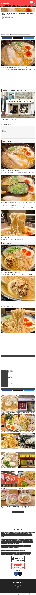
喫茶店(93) (10, 543)
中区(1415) (21, 533)
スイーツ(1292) (17, 543)
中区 (6, 16)
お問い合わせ (18, 588)
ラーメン (9, 16)
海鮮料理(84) (12, 539)
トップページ (6, 594)
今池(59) (2, 533)
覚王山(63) (8, 533)
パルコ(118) (19, 554)
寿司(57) (9, 539)
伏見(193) (21, 532)
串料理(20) (28, 539)
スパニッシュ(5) (24, 540)
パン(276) (13, 543)
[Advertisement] (18, 27)
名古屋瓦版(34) (22, 550)
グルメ (3, 16)
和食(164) (6, 539)
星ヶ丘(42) (14, 533)
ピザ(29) (17, 540)
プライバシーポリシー (18, 587)
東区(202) (24, 533)
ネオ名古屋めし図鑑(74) (4, 550)
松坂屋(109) (15, 554)
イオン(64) (28, 554)
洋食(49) (32, 539)
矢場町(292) (12, 532)
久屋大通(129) (8, 532)
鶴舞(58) (33, 532)
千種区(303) (27, 533)
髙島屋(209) (12, 554)
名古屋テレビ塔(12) (3, 547)
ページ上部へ (18, 594)
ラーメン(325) (5, 540)
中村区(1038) (17, 533)
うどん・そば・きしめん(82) (23, 539)
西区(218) (30, 533)
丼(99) (18, 539)
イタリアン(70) (10, 540)
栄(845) (5, 532)
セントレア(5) (13, 547)
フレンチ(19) (19, 540)
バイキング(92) (3, 543)
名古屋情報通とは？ (18, 586)
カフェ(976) (7, 543)
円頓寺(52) (28, 532)
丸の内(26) (24, 532)
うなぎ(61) (16, 539)
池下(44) (5, 533)
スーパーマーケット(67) (4, 554)
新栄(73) (31, 532)
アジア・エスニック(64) (29, 540)
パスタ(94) (13, 540)
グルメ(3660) (3, 539)
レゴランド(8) (17, 547)
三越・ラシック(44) (24, 554)
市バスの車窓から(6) (17, 550)
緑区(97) (2, 536)
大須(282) (15, 532)
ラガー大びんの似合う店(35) (11, 550)
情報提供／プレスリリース (18, 585)
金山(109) (18, 532)
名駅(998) (2, 532)
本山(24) (11, 533)
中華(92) (2, 540)
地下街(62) (9, 554)
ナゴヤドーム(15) (9, 547)
